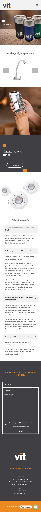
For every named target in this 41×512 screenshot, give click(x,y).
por (20, 506)
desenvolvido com (12, 506)
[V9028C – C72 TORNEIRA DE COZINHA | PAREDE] (23, 76)
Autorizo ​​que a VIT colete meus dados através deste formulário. (21, 425)
